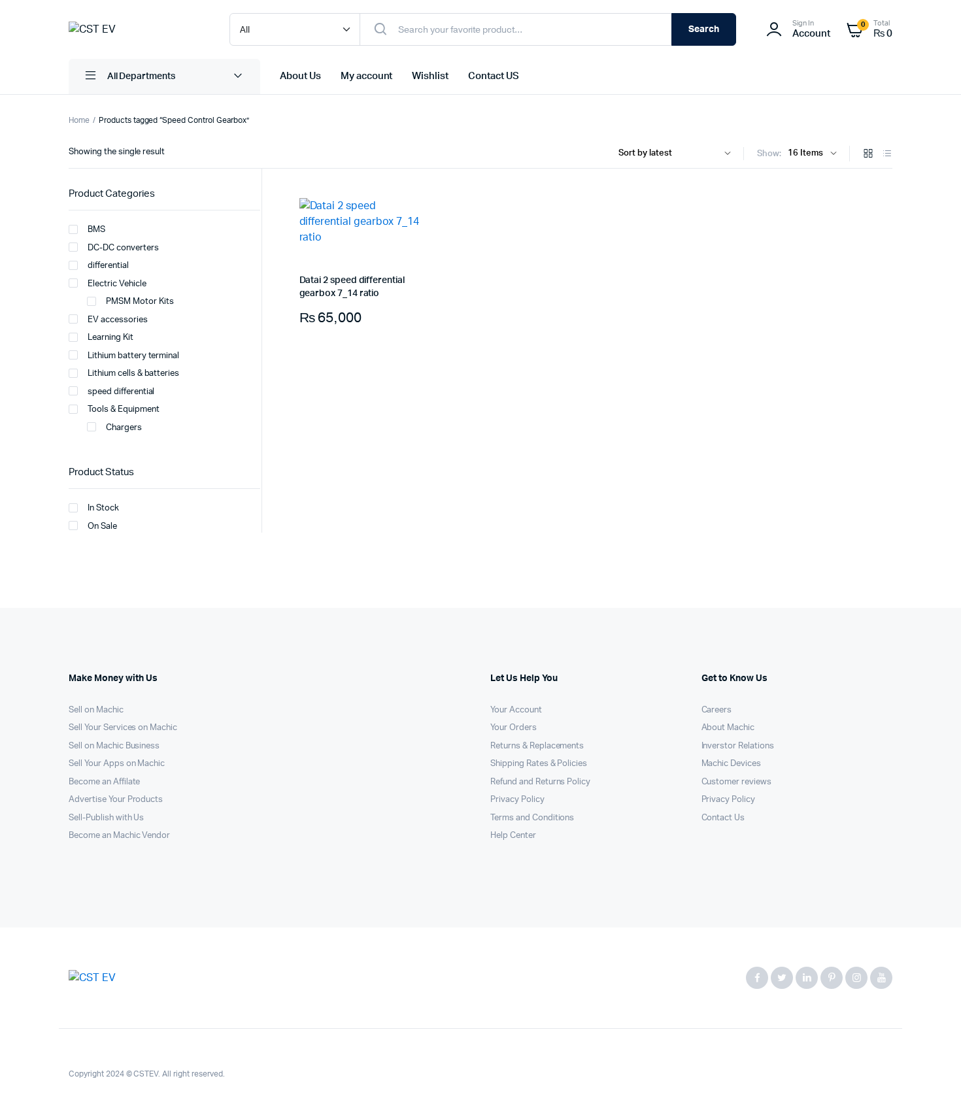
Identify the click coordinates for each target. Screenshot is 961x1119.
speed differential (121, 392)
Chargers (124, 428)
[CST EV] (136, 29)
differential (108, 265)
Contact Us (723, 818)
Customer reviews (736, 782)
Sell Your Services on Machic (123, 728)
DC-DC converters (123, 248)
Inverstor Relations (737, 746)
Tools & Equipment (124, 409)
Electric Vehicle (117, 284)
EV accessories (118, 320)
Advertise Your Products (116, 799)
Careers (716, 710)
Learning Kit (110, 337)
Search (703, 29)
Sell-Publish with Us (106, 818)
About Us (300, 76)
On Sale (102, 526)
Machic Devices (731, 764)
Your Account (516, 710)
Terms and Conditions (532, 818)
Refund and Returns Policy (540, 782)
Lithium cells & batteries (133, 373)
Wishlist (430, 76)
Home (79, 120)
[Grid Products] (868, 154)
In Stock (103, 508)
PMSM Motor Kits (140, 301)
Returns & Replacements (537, 746)
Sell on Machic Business (114, 746)
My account (367, 76)
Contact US (493, 76)
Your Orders (513, 728)
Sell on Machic (96, 710)
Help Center (513, 835)
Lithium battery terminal (133, 356)
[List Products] (887, 154)
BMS (96, 229)
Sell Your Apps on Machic (117, 764)
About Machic (728, 728)
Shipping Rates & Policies (538, 764)
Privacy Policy (517, 799)
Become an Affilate (104, 782)
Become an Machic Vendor (119, 835)
